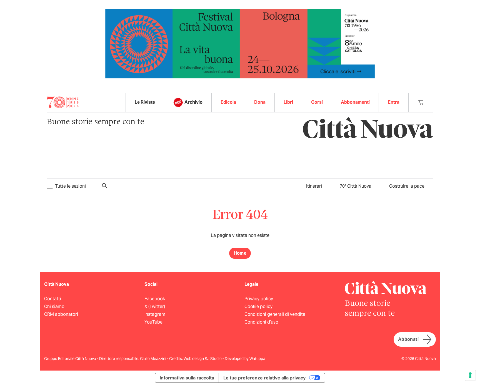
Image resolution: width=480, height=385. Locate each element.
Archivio (193, 102)
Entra (393, 102)
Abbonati (408, 339)
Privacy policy (258, 299)
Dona (260, 102)
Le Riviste (145, 102)
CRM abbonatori (61, 314)
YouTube (153, 322)
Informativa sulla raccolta (187, 378)
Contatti (52, 299)
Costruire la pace (406, 186)
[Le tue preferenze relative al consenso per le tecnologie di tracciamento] (470, 375)
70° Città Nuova (355, 186)
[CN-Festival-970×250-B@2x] (240, 43)
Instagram (154, 314)
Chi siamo (54, 306)
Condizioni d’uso (261, 322)
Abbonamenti (355, 102)
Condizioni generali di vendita (274, 314)
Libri (288, 102)
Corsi (317, 102)
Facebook (154, 299)
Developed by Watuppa (245, 358)
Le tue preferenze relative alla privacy (264, 378)
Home (240, 253)
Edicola (228, 102)
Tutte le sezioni (70, 186)
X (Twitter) (154, 306)
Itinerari (314, 186)
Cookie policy (258, 306)
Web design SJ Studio (203, 358)
